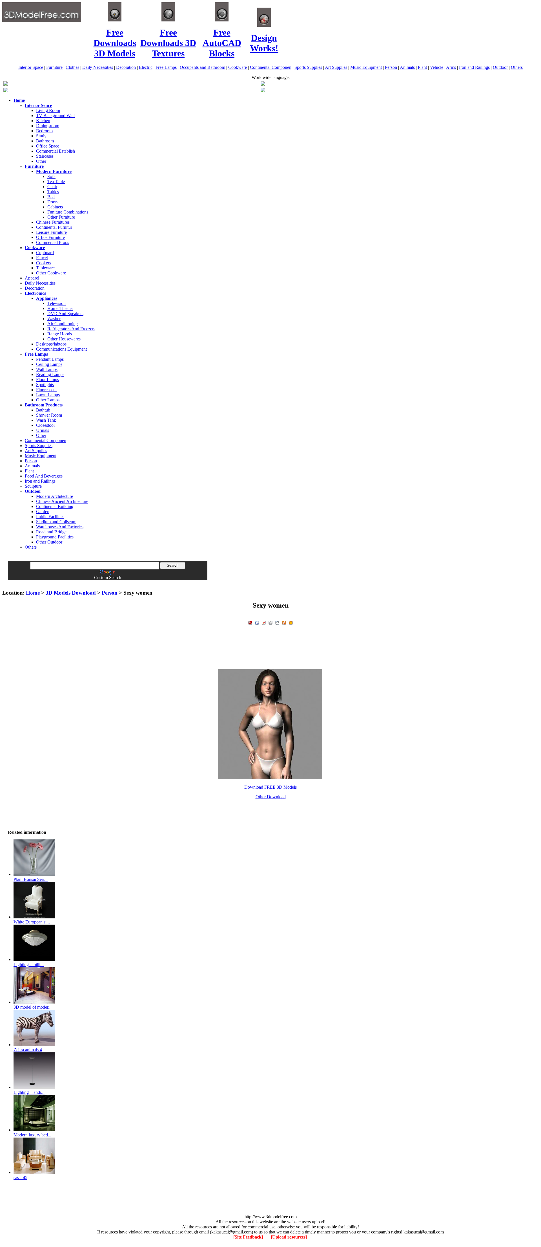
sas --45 (20, 1177)
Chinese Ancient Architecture (62, 501)
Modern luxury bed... (32, 1134)
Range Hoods (59, 333)
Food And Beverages (44, 476)
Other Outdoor (49, 542)
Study (41, 135)
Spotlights (45, 384)
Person (391, 67)
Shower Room (49, 415)
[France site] (5, 90)
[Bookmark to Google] (257, 622)
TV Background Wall (55, 115)
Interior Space (30, 67)
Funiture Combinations (67, 212)
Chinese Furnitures (53, 222)
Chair (52, 186)
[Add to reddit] (277, 622)
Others (517, 67)
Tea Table (56, 181)
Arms (451, 67)
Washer (54, 318)
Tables (53, 191)
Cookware (237, 67)
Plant (422, 67)
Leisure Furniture (51, 232)
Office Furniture (50, 237)
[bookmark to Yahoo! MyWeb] (264, 622)
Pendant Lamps (50, 359)
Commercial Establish (55, 151)
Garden (42, 511)
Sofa (51, 176)
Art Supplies (336, 67)
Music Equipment (366, 67)
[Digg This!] (270, 622)
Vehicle (436, 67)
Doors (52, 201)
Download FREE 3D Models (270, 787)
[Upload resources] (289, 1237)
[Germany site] (263, 90)
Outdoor (500, 67)
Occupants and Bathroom (202, 67)
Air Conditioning (62, 323)
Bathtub (43, 410)
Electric (145, 67)
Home (33, 593)
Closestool (45, 425)
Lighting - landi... (29, 1092)
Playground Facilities (55, 537)
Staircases (45, 156)
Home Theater (60, 308)
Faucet (42, 257)
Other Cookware (51, 272)
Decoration (126, 67)
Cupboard (45, 252)
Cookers (43, 262)
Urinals (42, 430)
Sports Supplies (308, 67)
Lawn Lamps (48, 394)
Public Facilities (50, 516)
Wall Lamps (46, 369)
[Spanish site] (263, 84)
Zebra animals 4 (28, 1049)
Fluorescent (46, 389)
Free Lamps (166, 67)
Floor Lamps (47, 379)
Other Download (271, 796)
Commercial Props (52, 242)
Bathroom (45, 140)
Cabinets (55, 206)
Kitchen (43, 120)
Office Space (47, 146)
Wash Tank (46, 420)
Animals (407, 67)
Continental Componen (270, 67)
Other (41, 161)
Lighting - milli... (29, 964)
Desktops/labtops (51, 344)
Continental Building (54, 506)
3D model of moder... (33, 1007)
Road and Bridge (51, 531)
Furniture (54, 67)
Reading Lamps (50, 374)
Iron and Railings (474, 67)
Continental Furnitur (54, 227)
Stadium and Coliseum (56, 521)
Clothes (72, 67)
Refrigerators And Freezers (71, 328)
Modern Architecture (54, 496)
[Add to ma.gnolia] (291, 622)
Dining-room (47, 125)
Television (56, 303)
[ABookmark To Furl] (284, 622)
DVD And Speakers (65, 313)
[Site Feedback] (248, 1237)
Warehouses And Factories (59, 526)
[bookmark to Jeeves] (250, 622)
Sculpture (33, 486)
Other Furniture (61, 217)
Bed (51, 196)
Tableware (45, 267)
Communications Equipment (61, 349)
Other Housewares (64, 339)
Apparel (32, 278)
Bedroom (44, 130)
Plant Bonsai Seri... (31, 879)
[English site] (5, 84)
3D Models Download (71, 593)
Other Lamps (47, 399)
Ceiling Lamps (49, 364)
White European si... (32, 922)
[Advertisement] (270, 582)
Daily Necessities (97, 67)
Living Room (48, 110)
